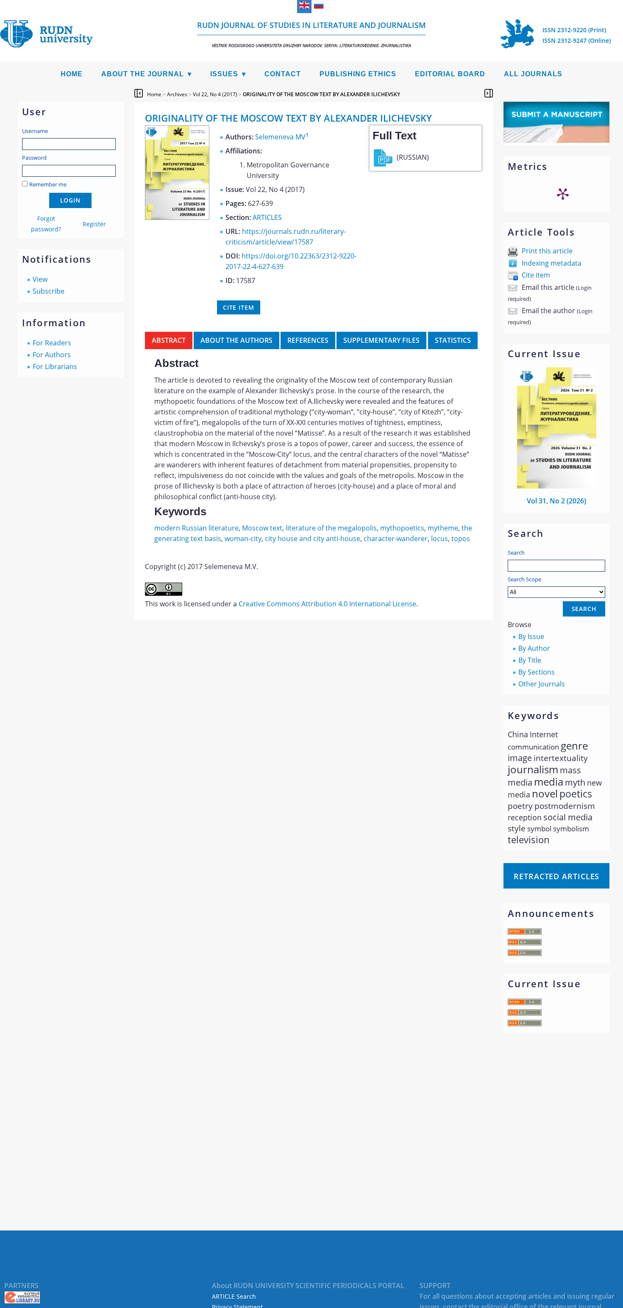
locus (439, 538)
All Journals (533, 74)
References (307, 340)
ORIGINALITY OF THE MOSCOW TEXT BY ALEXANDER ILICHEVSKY (321, 94)
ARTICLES (267, 217)
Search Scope (524, 579)
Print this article (547, 250)
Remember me (48, 184)
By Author (534, 648)
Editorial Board (450, 74)
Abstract (169, 340)
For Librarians (55, 366)
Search (516, 552)
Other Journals (541, 684)
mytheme (443, 528)
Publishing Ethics (358, 74)
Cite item (536, 275)
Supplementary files (381, 340)
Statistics (453, 340)
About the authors (236, 340)
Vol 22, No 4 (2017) (215, 94)
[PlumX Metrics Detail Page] (562, 193)
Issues (224, 74)
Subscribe (48, 291)
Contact (282, 74)
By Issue (531, 636)
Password (34, 157)
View (40, 279)
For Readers (52, 342)
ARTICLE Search (234, 1296)
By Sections (536, 672)
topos (460, 538)
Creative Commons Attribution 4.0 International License (327, 603)
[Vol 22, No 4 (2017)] (177, 217)
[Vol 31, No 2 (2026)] (557, 486)
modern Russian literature (196, 528)
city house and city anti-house (312, 538)
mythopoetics (402, 528)
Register (94, 224)
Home (72, 74)
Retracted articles (556, 876)
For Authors (52, 354)
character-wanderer (396, 538)
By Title (529, 660)
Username (35, 131)
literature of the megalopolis (331, 528)
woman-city (243, 538)
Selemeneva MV (280, 137)
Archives (177, 94)
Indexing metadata (551, 263)
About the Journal (142, 74)
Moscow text (262, 528)
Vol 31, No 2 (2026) (556, 500)
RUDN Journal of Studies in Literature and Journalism (311, 34)
